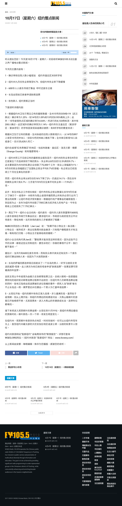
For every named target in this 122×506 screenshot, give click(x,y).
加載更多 (41, 413)
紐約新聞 (12, 12)
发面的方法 (93, 59)
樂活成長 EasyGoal (98, 469)
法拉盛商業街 (111, 439)
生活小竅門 (111, 452)
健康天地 (85, 442)
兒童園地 (85, 455)
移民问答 (110, 455)
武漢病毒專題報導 (98, 478)
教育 (96, 460)
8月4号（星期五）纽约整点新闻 (54, 41)
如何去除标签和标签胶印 (99, 73)
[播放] (8, 52)
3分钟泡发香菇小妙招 (97, 46)
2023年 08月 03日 (11, 403)
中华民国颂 (93, 83)
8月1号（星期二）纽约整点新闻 (96, 168)
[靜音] (68, 52)
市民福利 (98, 449)
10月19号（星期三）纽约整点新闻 (102, 39)
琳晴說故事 (111, 448)
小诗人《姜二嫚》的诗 (98, 32)
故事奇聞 (98, 456)
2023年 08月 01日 (62, 403)
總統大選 (110, 463)
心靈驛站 (98, 453)
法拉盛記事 (111, 444)
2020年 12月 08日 (11, 23)
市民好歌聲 (98, 442)
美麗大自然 (111, 474)
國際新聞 (98, 438)
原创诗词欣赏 (86, 464)
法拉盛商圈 (98, 483)
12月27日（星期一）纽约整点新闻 (102, 66)
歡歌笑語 (98, 473)
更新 (96, 464)
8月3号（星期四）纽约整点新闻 (54, 45)
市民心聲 (98, 445)
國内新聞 (85, 485)
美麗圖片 (110, 470)
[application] (42, 52)
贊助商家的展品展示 (111, 485)
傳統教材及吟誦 (86, 446)
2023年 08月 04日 (50, 390)
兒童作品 (85, 452)
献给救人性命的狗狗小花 (93, 23)
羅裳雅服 (110, 466)
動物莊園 (85, 459)
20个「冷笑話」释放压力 (99, 53)
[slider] (74, 52)
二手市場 (85, 438)
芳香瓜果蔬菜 (111, 478)
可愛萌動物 (86, 481)
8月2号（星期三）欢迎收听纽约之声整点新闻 (41, 399)
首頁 (6, 12)
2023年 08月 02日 (37, 403)
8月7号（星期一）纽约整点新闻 (54, 38)
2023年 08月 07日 (11, 390)
